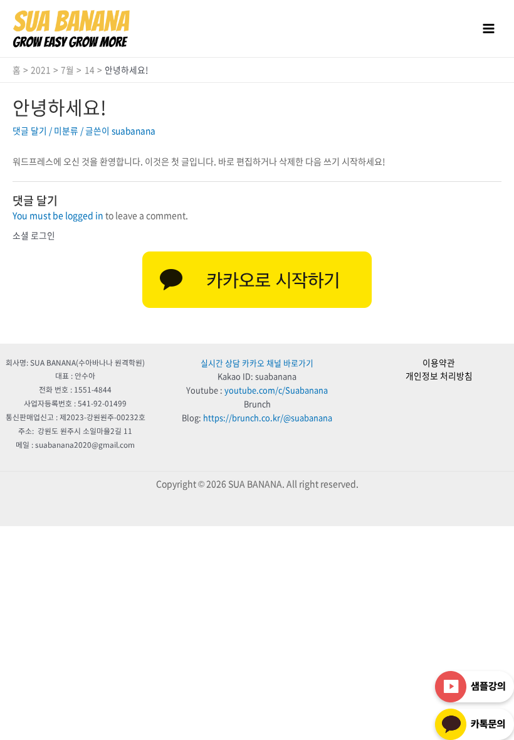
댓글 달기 (30, 130)
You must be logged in (58, 215)
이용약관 (438, 362)
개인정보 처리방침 (439, 375)
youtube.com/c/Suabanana (276, 390)
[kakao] (257, 279)
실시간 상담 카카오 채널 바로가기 (257, 363)
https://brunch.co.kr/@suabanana (267, 417)
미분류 (66, 130)
